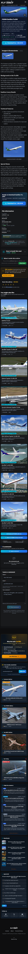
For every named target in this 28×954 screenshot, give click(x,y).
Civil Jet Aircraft (22, 5)
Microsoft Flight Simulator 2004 (12, 5)
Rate (13, 33)
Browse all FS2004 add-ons (14, 534)
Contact (7, 931)
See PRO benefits (7, 275)
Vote (4, 905)
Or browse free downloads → (14, 659)
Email (4, 580)
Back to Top (14, 939)
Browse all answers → (14, 833)
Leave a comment (15, 551)
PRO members (6, 236)
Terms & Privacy (19, 931)
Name (4, 574)
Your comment (6, 590)
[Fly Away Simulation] (12, 2)
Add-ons (3, 5)
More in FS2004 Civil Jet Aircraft (15, 537)
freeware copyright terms (11, 242)
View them (22, 263)
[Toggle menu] (25, 2)
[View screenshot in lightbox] (24, 15)
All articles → (14, 869)
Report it (9, 244)
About (12, 931)
